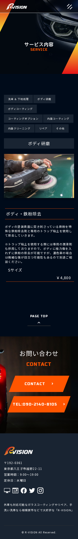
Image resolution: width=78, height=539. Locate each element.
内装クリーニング (19, 128)
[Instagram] (40, 490)
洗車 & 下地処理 (18, 99)
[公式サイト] (7, 490)
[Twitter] (32, 490)
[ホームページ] (15, 490)
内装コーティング (58, 118)
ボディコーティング (20, 108)
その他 (60, 128)
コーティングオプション (23, 118)
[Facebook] (24, 490)
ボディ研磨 (44, 99)
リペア (43, 128)
